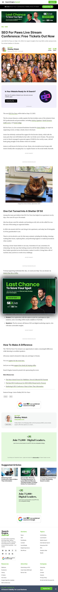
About (41, 570)
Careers (42, 575)
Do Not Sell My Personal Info (47, 580)
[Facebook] (12, 550)
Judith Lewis (7, 123)
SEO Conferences (5, 582)
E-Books (3, 575)
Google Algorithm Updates (7, 580)
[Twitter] (15, 550)
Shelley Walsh (13, 49)
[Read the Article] (9, 472)
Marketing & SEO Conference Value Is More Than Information (24, 386)
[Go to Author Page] (3, 49)
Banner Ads (23, 572)
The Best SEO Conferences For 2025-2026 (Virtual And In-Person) (26, 383)
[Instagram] (6, 554)
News (5, 396)
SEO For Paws (13, 113)
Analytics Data (43, 550)
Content (23, 542)
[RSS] (12, 554)
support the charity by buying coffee (25, 365)
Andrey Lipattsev (37, 120)
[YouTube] (9, 550)
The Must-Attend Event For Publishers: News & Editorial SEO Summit (27, 379)
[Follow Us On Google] (29, 405)
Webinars (3, 567)
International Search (45, 542)
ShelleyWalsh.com (19, 419)
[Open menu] (3, 2)
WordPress (23, 550)
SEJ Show (3, 577)
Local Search (43, 537)
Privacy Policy (43, 577)
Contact (42, 572)
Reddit (41, 553)
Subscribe (42, 567)
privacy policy (36, 457)
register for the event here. (16, 360)
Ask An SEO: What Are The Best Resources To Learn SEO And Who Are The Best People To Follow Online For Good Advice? (29, 481)
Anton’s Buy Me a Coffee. (10, 273)
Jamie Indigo (18, 123)
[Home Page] (12, 2)
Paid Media (23, 540)
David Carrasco (47, 120)
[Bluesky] (2, 554)
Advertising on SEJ (25, 567)
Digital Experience (25, 548)
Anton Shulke (41, 127)
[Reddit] (9, 554)
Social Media (24, 545)
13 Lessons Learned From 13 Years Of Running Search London (48, 479)
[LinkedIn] (6, 550)
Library (3, 572)
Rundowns (4, 570)
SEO (11, 396)
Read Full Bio (8, 424)
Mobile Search (43, 540)
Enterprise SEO (44, 545)
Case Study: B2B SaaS (26, 570)
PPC (41, 548)
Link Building (43, 535)
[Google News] (2, 550)
